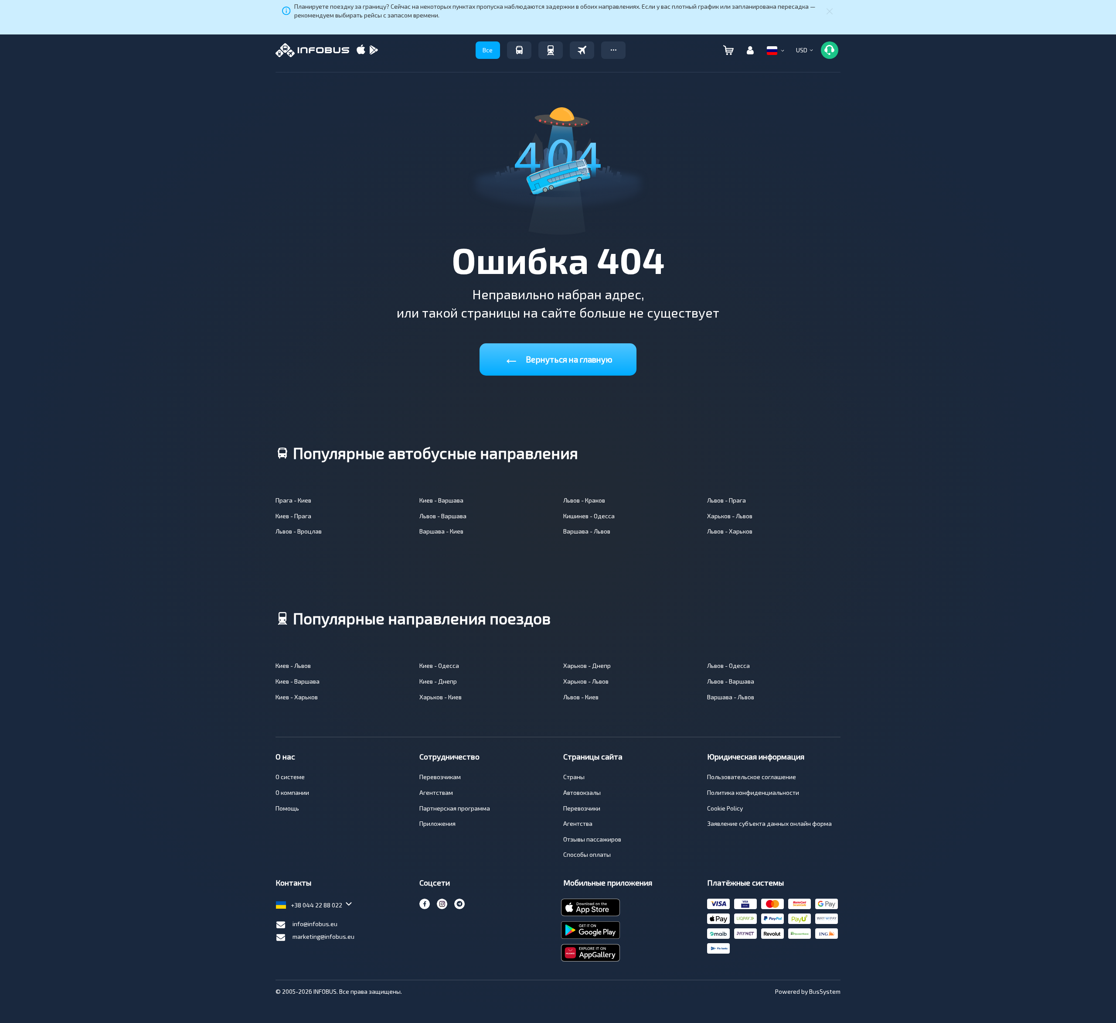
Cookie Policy (725, 808)
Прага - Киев (293, 500)
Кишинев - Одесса (589, 516)
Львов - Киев (581, 697)
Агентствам (436, 792)
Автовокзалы (582, 792)
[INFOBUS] (312, 50)
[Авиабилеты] (582, 50)
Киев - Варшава (441, 500)
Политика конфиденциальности (753, 792)
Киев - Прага (293, 516)
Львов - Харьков (729, 531)
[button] (613, 50)
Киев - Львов (293, 665)
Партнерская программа (454, 808)
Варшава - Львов (586, 531)
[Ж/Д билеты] (550, 50)
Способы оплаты (587, 854)
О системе (290, 776)
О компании (292, 792)
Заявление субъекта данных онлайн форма (769, 823)
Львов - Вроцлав (299, 531)
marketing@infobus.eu (323, 936)
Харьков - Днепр (587, 665)
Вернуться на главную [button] (558, 357)
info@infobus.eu (315, 923)
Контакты (293, 882)
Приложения (437, 823)
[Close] (829, 11)
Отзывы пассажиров (592, 839)
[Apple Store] (361, 50)
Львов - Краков (584, 500)
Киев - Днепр (438, 681)
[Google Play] (373, 50)
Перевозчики (581, 808)
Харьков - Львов (729, 516)
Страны (574, 776)
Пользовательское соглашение (751, 776)
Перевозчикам (440, 776)
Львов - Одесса (728, 665)
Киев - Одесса (439, 665)
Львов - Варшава (442, 516)
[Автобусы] (519, 50)
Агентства (577, 823)
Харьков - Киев (440, 697)
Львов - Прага (726, 500)
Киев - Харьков (297, 697)
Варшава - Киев (441, 531)
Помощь (287, 808)
